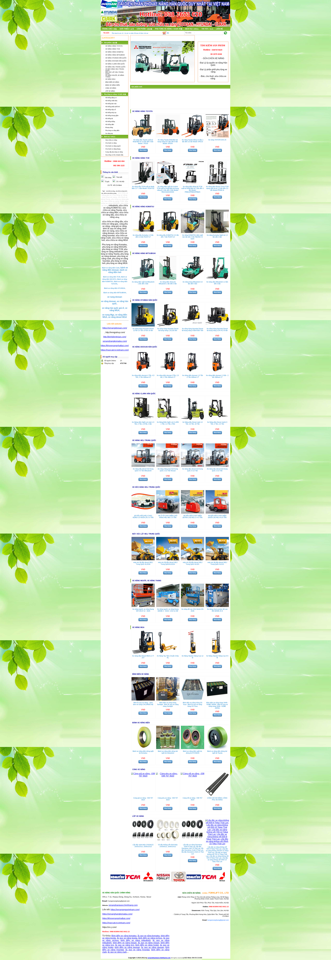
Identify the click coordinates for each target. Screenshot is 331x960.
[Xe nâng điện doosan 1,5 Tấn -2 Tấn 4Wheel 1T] (192, 372)
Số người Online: (110, 361)
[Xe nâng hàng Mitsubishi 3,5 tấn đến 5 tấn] (192, 279)
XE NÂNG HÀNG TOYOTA (113, 46)
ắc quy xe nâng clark (117, 952)
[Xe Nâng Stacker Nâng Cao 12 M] (192, 653)
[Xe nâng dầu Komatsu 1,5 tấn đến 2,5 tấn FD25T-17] (143, 232)
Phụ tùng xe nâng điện (112, 130)
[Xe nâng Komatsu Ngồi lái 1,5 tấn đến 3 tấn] (217, 232)
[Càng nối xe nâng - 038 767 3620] (192, 776)
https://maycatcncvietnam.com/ (115, 350)
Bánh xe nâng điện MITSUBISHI (114, 293)
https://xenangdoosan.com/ (114, 328)
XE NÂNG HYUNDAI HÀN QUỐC (116, 58)
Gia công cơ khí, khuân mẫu (114, 155)
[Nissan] (142, 881)
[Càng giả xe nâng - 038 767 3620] (143, 776)
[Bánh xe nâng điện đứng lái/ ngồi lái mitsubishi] (167, 748)
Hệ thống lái (109, 118)
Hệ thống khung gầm (111, 115)
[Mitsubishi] (127, 881)
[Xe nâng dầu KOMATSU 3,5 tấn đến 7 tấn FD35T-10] (167, 232)
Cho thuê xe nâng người (113, 146)
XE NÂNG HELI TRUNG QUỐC (115, 67)
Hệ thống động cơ (111, 97)
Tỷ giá (107, 181)
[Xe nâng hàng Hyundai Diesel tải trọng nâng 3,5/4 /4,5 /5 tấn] (217, 326)
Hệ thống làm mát (110, 103)
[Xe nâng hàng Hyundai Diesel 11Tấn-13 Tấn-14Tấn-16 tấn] (143, 326)
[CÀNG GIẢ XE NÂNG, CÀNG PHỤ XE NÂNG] (217, 795)
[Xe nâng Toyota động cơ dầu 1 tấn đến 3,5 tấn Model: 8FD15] (192, 137)
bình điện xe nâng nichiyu (150, 938)
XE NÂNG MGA (110, 79)
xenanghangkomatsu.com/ (115, 341)
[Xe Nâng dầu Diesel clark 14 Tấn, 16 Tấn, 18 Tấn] (192, 419)
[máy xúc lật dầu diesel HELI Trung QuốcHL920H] (167, 559)
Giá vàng (108, 177)
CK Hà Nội (120, 181)
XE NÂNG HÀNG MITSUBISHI (115, 55)
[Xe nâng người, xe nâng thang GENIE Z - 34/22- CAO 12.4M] (167, 606)
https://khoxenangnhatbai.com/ (115, 345)
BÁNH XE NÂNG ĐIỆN (112, 85)
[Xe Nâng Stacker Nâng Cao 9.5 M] (217, 653)
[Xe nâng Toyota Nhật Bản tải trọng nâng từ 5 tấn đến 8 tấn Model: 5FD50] (167, 137)
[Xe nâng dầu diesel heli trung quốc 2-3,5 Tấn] (217, 466)
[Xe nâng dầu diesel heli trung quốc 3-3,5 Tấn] (192, 466)
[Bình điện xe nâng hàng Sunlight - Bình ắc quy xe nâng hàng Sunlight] (167, 700)
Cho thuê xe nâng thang (112, 149)
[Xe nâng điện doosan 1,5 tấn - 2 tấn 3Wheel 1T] (217, 372)
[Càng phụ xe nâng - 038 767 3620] (168, 776)
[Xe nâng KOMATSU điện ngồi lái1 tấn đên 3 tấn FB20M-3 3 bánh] (192, 232)
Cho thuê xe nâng (110, 143)
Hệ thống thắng (110, 121)
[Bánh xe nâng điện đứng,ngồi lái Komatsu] (143, 748)
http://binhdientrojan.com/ (114, 337)
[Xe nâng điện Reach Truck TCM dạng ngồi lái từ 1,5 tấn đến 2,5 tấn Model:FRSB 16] (217, 184)
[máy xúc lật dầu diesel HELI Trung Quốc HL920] (192, 559)
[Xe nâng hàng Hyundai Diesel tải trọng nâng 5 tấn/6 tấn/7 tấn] (192, 326)
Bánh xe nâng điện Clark (110, 268)
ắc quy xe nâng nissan (148, 943)
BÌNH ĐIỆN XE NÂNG (112, 82)
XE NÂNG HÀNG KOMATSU (114, 52)
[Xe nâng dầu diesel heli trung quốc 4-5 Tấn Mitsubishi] (143, 466)
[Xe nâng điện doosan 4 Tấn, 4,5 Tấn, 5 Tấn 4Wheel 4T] (143, 372)
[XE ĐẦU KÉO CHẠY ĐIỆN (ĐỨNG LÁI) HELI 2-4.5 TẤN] (192, 513)
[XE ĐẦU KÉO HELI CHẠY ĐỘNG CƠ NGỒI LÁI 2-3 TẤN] (143, 513)
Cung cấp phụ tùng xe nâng (114, 152)
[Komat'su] (173, 881)
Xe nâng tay (109, 133)
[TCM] (188, 881)
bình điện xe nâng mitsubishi (136, 940)
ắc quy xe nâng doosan (152, 947)
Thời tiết (119, 177)
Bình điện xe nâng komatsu (123, 936)
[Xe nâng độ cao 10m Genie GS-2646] (192, 606)
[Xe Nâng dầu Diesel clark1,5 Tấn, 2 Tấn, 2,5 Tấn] (217, 419)
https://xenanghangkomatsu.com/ (117, 914)
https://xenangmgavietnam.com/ (125, 909)
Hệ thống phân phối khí (112, 106)
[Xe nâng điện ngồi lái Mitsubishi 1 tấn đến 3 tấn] (143, 279)
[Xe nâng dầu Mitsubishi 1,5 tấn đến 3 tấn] (217, 279)
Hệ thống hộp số (110, 109)
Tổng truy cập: (109, 363)
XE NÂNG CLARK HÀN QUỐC (115, 64)
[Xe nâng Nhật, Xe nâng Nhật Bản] (165, 26)
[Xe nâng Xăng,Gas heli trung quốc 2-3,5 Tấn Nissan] (167, 466)
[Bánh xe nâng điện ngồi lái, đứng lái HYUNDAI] (192, 748)
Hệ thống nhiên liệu (111, 100)
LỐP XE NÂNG (110, 91)
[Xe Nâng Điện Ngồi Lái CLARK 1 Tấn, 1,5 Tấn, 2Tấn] (167, 419)
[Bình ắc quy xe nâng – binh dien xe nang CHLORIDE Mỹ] (143, 700)
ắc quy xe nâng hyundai (137, 950)
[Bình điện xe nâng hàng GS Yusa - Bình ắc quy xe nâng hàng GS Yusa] (192, 700)
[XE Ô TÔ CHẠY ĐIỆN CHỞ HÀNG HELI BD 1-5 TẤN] (167, 513)
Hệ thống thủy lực (110, 112)
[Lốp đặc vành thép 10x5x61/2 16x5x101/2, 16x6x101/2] (143, 842)
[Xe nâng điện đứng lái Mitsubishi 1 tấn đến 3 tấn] (167, 279)
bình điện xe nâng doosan (127, 947)
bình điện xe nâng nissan (125, 943)
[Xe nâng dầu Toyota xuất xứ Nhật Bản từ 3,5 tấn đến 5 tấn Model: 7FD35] (143, 137)
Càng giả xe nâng (117, 33)
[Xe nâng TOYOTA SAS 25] (217, 137)
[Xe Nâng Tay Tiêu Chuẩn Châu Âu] (167, 653)
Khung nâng (109, 127)
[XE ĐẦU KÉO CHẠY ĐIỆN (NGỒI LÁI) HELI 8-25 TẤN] (217, 513)
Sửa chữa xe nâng (111, 140)
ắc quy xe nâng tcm (124, 945)
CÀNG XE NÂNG (110, 88)
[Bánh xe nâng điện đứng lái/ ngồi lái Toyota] (217, 748)
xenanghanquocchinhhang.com (123, 905)
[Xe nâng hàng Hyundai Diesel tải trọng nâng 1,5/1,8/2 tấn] (167, 326)
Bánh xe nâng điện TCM (111, 277)
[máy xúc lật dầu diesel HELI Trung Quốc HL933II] (143, 559)
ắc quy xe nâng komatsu (149, 936)
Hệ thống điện (109, 124)
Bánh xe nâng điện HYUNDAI (114, 288)
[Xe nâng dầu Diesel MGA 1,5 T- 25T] (143, 653)
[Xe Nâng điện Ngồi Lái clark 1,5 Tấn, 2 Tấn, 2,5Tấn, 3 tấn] (143, 419)
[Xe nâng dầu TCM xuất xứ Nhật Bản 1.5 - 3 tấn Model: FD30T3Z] (143, 184)
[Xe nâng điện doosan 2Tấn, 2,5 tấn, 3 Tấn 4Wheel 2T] (167, 372)
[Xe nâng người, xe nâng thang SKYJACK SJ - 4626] (143, 606)
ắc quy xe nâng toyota (127, 938)
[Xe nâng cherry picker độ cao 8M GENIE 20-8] (217, 606)
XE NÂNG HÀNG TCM (112, 49)
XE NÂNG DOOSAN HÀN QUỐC (115, 61)
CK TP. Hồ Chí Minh (115, 185)
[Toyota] (158, 881)
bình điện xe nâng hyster (147, 945)
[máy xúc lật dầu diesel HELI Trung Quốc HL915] (217, 559)
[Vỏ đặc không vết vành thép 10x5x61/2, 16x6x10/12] (167, 842)
